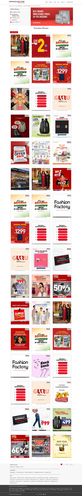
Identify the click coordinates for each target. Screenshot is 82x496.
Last (70, 464)
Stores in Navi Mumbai (44, 489)
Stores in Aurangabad (18, 488)
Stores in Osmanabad (52, 489)
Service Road (12, 466)
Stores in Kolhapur (65, 488)
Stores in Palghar (60, 489)
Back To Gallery (14, 32)
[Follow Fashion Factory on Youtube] (43, 494)
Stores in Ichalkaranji (50, 488)
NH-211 (22, 466)
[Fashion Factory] (16, 2)
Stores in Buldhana (34, 488)
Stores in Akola (11, 488)
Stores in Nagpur (22, 489)
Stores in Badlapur (27, 488)
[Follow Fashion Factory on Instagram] (42, 494)
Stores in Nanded (29, 489)
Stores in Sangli (15, 491)
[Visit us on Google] (38, 494)
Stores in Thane (21, 491)
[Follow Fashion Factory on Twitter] (40, 494)
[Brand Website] (45, 494)
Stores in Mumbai (15, 489)
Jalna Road (17, 466)
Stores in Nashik (36, 489)
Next (67, 464)
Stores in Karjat (57, 488)
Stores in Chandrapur (42, 488)
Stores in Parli (66, 489)
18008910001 (14, 19)
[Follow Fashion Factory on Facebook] (36, 494)
